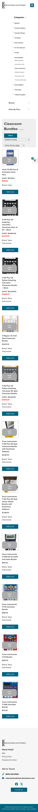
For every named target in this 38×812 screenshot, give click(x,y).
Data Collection (19, 42)
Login (28, 809)
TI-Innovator (18, 89)
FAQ (3, 753)
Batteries (17, 23)
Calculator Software (20, 28)
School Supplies (19, 85)
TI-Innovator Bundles (20, 80)
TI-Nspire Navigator (20, 94)
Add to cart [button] (10, 192)
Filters (10, 136)
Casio (10, 185)
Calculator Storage (20, 33)
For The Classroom (20, 47)
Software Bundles (19, 72)
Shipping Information (9, 760)
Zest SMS (12, 809)
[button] (16, 784)
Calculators (18, 38)
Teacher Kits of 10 (19, 76)
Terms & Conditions (21, 809)
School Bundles (19, 57)
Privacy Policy (7, 757)
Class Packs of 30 (19, 64)
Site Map (33, 809)
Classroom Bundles (20, 68)
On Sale (17, 52)
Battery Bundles (19, 60)
